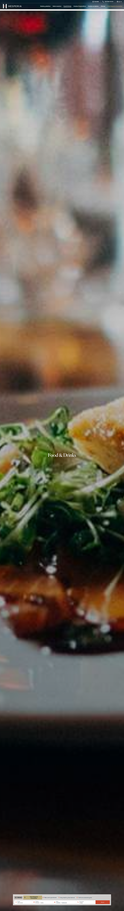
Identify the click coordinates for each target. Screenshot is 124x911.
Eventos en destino (93, 6)
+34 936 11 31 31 (109, 1)
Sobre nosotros (57, 6)
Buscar (102, 902)
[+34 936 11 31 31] (103, 1)
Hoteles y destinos (45, 6)
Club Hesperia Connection (114, 6)
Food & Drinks (67, 6)
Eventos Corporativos (80, 6)
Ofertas (103, 6)
